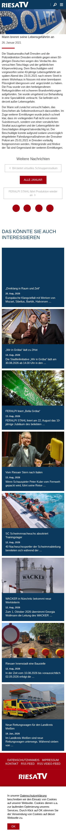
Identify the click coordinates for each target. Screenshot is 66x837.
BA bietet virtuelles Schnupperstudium (35, 168)
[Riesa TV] (15, 4)
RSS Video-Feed (48, 763)
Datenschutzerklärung (33, 795)
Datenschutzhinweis (23, 760)
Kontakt (12, 763)
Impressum (50, 760)
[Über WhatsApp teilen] (39, 208)
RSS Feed (28, 763)
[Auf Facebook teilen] (16, 208)
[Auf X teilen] (27, 208)
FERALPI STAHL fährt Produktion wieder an (33, 193)
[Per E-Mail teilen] (50, 208)
